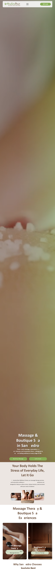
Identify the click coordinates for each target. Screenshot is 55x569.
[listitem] (15, 541)
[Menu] (27, 4)
